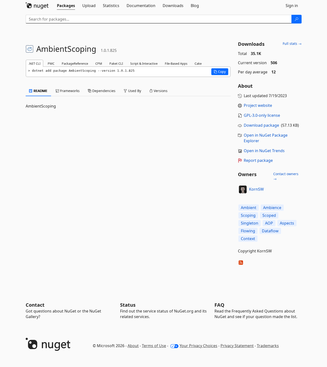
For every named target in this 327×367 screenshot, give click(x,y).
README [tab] (40, 90)
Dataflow (270, 231)
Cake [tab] (198, 63)
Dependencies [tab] (103, 90)
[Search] (296, 19)
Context (248, 238)
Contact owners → (285, 176)
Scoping (248, 215)
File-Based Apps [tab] (176, 63)
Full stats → (292, 43)
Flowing (248, 231)
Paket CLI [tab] (116, 63)
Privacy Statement (237, 345)
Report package (258, 160)
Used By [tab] (134, 90)
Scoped (269, 215)
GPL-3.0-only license (262, 115)
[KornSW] (242, 189)
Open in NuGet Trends (264, 150)
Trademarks (268, 345)
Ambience (272, 207)
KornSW (256, 189)
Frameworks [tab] (69, 90)
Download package (261, 125)
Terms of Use (154, 345)
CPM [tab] (98, 63)
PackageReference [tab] (75, 63)
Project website (258, 105)
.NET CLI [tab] (34, 63)
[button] (219, 71)
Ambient (248, 207)
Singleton (249, 223)
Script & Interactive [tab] (144, 63)
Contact (35, 305)
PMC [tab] (51, 63)
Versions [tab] (160, 90)
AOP (269, 223)
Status (128, 305)
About (133, 345)
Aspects (287, 223)
